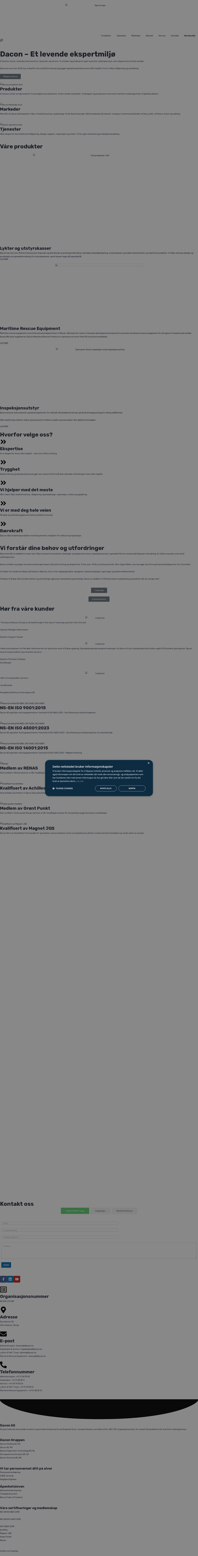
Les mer (80, 781)
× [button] (148, 763)
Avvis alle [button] (105, 788)
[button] (63, 788)
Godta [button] (132, 788)
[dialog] (99, 778)
